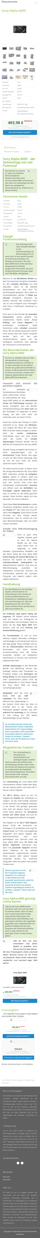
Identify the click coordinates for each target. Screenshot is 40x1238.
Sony (18, 82)
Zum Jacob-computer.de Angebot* (18, 1057)
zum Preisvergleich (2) (20, 137)
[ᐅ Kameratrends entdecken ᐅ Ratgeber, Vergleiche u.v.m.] (9, 3)
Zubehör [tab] (27, 151)
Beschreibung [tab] (9, 147)
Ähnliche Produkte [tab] (11, 151)
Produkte (27, 1080)
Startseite (20, 1080)
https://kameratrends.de (21, 1231)
